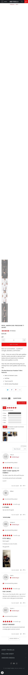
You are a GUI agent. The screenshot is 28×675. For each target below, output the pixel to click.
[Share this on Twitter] (7, 389)
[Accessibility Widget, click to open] (2, 672)
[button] (9, 331)
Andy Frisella (14, 2)
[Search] (22, 1)
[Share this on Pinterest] (16, 389)
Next (17, 4)
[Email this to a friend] (20, 389)
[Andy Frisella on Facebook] (11, 663)
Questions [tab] (17, 398)
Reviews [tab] (6, 398)
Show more (13, 638)
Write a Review (21, 403)
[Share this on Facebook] (11, 389)
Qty (3, 337)
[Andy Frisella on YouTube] (14, 663)
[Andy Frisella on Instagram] (17, 663)
